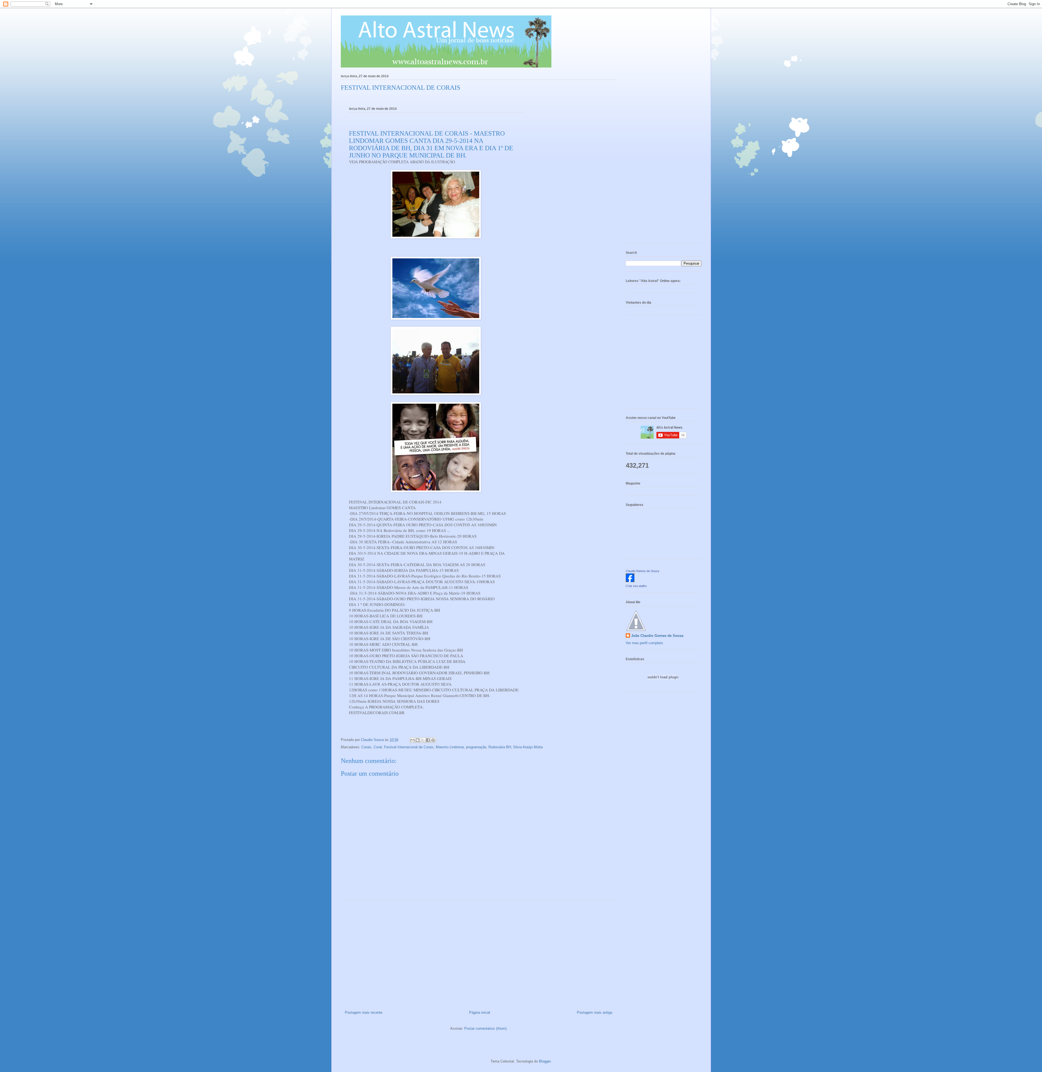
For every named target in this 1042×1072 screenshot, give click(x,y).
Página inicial (479, 1012)
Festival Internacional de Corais (409, 747)
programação (476, 747)
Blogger (545, 1061)
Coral (378, 747)
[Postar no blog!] (417, 740)
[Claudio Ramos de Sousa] (630, 581)
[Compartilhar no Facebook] (428, 740)
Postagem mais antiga (594, 1012)
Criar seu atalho (636, 586)
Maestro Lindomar (450, 747)
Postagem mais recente (363, 1012)
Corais (366, 747)
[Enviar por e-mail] (412, 740)
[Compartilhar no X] (422, 740)
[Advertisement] (478, 953)
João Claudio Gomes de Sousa (657, 636)
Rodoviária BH (499, 747)
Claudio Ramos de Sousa (642, 571)
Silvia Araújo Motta (528, 747)
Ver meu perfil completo (644, 643)
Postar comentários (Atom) (485, 1028)
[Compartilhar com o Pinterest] (433, 740)
